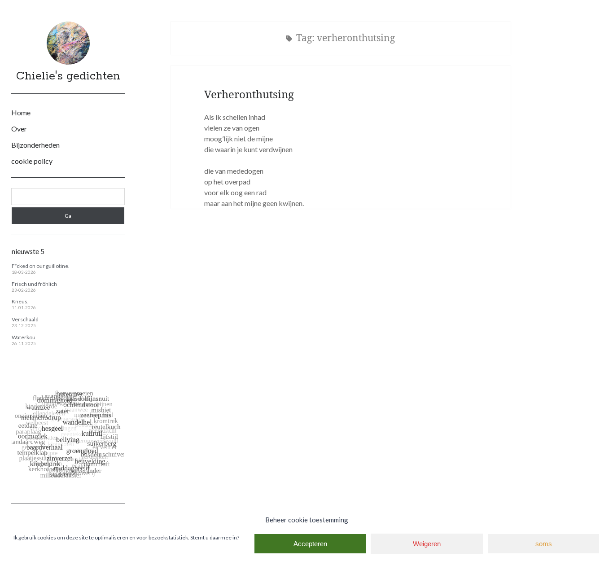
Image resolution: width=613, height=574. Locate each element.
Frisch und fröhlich (34, 283)
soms (543, 544)
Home (21, 112)
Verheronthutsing (249, 94)
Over (19, 128)
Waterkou (23, 337)
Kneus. (20, 301)
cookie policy (32, 161)
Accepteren (310, 544)
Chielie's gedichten (68, 76)
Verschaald (25, 319)
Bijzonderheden (35, 144)
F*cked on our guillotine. (41, 266)
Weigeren (427, 544)
